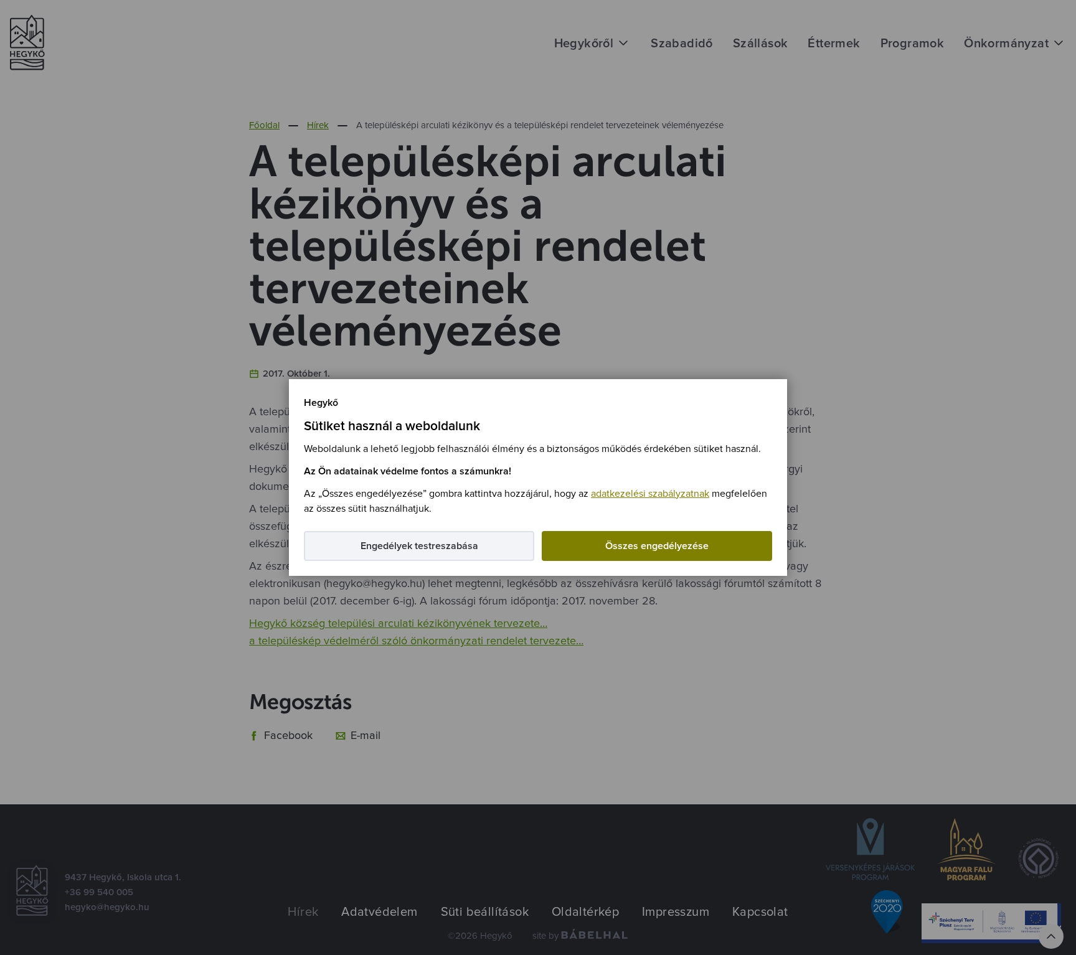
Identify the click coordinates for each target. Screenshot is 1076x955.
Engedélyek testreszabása (419, 546)
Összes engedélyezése (657, 546)
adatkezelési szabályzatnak (650, 494)
